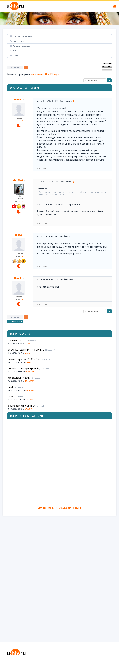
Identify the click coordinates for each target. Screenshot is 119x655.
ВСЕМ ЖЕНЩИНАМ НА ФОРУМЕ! (26, 349)
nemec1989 (30, 362)
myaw (27, 353)
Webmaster (37, 74)
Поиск (16, 55)
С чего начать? (16, 340)
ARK (47, 74)
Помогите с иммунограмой (23, 368)
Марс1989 (29, 371)
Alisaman (29, 399)
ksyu (56, 74)
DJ (51, 74)
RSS (14, 50)
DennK (18, 99)
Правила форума (21, 46)
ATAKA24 (29, 409)
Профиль (43, 169)
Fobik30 (17, 234)
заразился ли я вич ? (19, 377)
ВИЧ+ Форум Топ (21, 333)
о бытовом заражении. (21, 405)
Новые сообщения (23, 36)
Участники (19, 41)
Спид (10, 396)
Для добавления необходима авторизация (59, 507)
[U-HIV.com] (59, 18)
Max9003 (18, 180)
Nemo (27, 343)
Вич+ (10, 387)
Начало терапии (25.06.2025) (24, 359)
